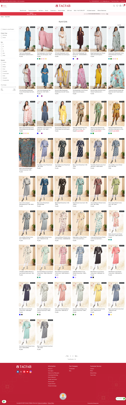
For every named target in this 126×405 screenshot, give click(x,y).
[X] (21, 371)
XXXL (4, 55)
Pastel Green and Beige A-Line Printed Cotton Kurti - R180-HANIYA (80, 309)
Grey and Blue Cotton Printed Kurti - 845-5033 (115, 165)
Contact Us (122, 1)
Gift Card (69, 10)
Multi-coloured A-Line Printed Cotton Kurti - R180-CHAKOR (115, 234)
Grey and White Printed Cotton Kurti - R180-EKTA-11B (44, 238)
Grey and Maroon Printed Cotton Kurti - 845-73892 (98, 203)
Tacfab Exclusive (32, 10)
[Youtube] (27, 371)
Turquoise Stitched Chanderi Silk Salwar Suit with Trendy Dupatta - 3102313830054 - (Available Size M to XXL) (116, 91)
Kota (4, 69)
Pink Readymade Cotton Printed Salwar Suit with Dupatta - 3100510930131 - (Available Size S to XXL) (80, 91)
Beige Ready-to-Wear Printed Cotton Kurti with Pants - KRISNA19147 (79, 238)
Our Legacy (50, 370)
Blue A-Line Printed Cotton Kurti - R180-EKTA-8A (116, 309)
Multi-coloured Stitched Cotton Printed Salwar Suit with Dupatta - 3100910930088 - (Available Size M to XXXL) (27, 128)
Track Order (93, 375)
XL (3, 51)
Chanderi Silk (6, 80)
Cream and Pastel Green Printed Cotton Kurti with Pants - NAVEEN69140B (98, 238)
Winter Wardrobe (102, 10)
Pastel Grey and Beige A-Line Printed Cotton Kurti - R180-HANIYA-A (44, 309)
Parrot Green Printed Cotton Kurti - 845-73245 (115, 203)
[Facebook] (17, 371)
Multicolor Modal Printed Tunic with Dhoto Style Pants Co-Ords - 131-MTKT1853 (116, 128)
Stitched (5, 35)
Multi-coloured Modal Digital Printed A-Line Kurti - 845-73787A (25, 169)
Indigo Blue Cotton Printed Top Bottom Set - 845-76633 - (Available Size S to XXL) (44, 128)
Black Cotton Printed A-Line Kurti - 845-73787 (45, 346)
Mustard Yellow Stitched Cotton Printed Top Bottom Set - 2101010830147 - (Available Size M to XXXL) (98, 91)
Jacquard (5, 78)
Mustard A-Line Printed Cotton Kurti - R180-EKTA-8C (98, 309)
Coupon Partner (51, 383)
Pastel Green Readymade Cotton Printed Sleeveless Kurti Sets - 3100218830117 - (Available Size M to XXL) (116, 53)
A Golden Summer (91, 10)
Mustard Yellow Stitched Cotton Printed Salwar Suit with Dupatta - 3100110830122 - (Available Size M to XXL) (62, 128)
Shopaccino (96, 403)
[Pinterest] (24, 371)
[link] (114, 6)
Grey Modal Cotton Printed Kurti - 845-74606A (62, 165)
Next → (76, 356)
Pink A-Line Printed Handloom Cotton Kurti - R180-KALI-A (62, 309)
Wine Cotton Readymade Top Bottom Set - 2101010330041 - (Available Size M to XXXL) (80, 53)
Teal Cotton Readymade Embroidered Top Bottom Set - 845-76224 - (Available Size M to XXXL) (26, 53)
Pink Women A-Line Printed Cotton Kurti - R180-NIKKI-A (115, 272)
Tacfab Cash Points (52, 379)
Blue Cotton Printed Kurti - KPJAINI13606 (43, 203)
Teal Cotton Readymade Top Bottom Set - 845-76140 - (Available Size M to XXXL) (43, 91)
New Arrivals (23, 10)
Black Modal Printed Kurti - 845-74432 (62, 203)
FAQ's (91, 370)
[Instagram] (30, 371)
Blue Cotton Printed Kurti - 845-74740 (80, 165)
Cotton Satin (6, 73)
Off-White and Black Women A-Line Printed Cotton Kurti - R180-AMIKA (27, 272)
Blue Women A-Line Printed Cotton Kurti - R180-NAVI (25, 309)
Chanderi (5, 71)
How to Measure (52, 377)
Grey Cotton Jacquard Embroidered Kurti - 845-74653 (26, 203)
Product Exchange (52, 385)
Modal (4, 66)
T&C (107, 13)
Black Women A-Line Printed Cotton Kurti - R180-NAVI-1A (97, 272)
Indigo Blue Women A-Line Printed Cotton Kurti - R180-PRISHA (79, 272)
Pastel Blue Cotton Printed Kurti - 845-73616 (44, 165)
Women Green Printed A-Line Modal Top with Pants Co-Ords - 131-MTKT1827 (98, 128)
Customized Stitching (53, 375)
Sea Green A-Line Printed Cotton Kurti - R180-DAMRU (27, 346)
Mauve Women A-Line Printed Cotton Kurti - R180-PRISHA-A (62, 272)
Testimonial (71, 368)
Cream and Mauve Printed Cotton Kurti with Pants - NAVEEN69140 (62, 238)
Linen (4, 64)
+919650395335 (95, 1)
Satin (4, 75)
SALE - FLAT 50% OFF (79, 10)
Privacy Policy (51, 403)
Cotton (4, 62)
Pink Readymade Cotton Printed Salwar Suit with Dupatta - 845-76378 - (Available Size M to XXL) (44, 53)
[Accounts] (120, 6)
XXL (4, 53)
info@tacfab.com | (106, 1)
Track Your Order (115, 1)
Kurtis (46, 10)
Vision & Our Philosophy (53, 373)
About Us (50, 368)
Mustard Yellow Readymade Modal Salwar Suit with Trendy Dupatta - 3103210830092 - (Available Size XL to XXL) (62, 91)
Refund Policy (93, 373)
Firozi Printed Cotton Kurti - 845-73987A (80, 203)
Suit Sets (41, 10)
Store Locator (51, 381)
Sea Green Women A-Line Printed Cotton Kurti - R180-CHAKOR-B (45, 272)
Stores (4, 5)
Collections (53, 10)
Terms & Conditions (42, 403)
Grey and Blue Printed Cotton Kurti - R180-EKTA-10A (26, 238)
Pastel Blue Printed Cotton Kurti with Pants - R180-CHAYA (98, 165)
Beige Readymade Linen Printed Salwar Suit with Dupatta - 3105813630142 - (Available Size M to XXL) (98, 53)
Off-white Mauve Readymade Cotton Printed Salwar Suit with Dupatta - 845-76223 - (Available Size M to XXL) (26, 91)
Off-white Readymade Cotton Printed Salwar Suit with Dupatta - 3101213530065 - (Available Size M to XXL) (62, 53)
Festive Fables (61, 10)
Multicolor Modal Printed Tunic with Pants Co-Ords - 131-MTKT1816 (80, 128)
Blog (70, 370)
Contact (92, 368)
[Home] (63, 6)
